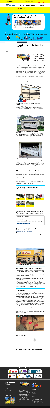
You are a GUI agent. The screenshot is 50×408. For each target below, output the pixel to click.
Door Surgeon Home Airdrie (35, 391)
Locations (31, 5)
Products (23, 5)
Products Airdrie (7, 49)
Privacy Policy (33, 392)
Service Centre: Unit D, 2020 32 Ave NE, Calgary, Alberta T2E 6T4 (24, 231)
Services (27, 5)
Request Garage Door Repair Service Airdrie (23, 223)
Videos (41, 5)
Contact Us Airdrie (34, 393)
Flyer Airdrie (7, 51)
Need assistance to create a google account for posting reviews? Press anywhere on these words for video (37, 389)
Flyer (43, 5)
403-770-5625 (9, 395)
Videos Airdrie (7, 50)
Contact (37, 5)
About (34, 5)
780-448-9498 (9, 390)
